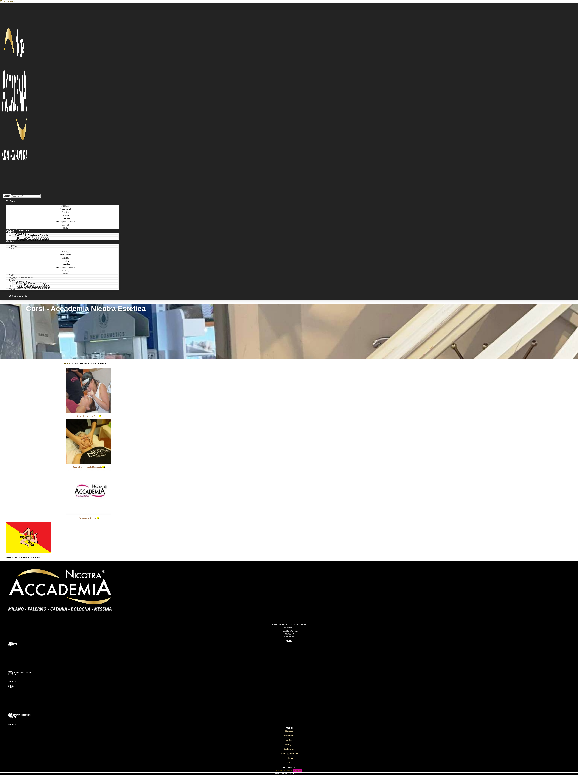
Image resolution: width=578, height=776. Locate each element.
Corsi (8, 202)
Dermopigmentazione (295, 664)
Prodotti (10, 232)
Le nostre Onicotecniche (21, 277)
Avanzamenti (295, 651)
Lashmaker (295, 661)
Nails (65, 228)
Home (67, 363)
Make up (295, 667)
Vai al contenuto (7, 1)
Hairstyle (295, 657)
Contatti (10, 241)
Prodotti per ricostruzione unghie (31, 240)
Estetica (295, 654)
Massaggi (295, 648)
